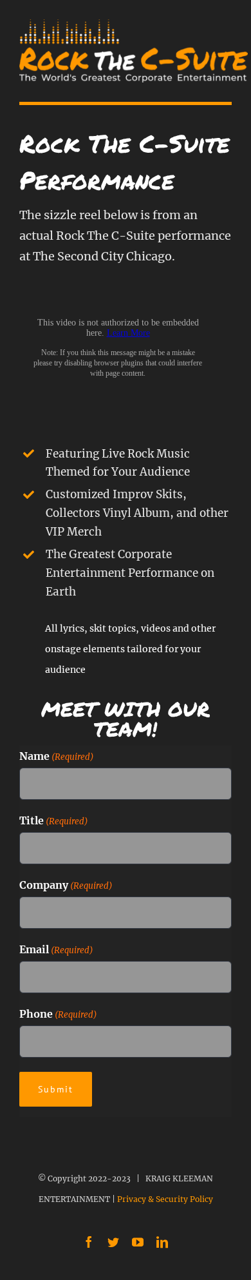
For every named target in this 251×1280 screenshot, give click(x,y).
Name (56, 756)
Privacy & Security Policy (165, 1199)
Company (66, 884)
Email (56, 949)
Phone (58, 1013)
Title (53, 820)
